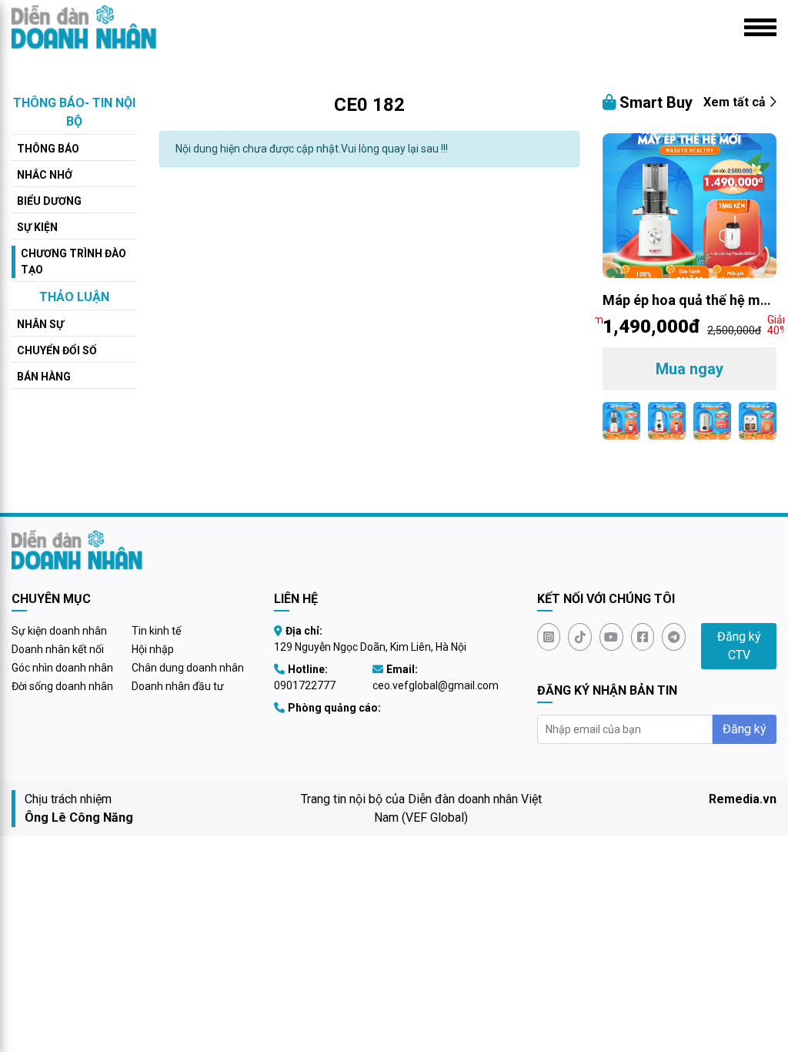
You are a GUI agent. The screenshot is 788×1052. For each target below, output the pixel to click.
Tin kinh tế (156, 631)
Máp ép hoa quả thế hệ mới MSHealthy (687, 301)
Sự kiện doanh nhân (59, 631)
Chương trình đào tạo (73, 261)
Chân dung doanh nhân (188, 668)
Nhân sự (40, 324)
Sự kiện (37, 227)
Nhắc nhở (44, 175)
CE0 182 (369, 105)
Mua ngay (689, 369)
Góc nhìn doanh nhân (62, 668)
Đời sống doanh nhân (62, 686)
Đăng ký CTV (739, 645)
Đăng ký (744, 729)
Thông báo (48, 148)
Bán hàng (44, 376)
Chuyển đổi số (57, 350)
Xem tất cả (736, 102)
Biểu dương (49, 201)
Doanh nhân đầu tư (178, 686)
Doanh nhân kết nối (58, 649)
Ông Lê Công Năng (79, 817)
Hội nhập (153, 649)
